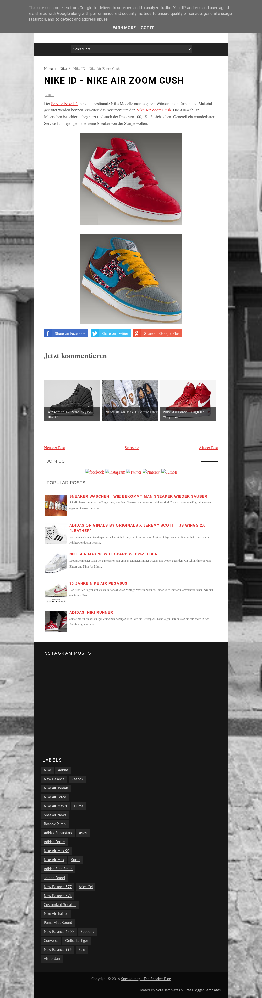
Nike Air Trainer (56, 914)
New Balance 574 (58, 896)
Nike (49, 95)
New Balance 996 (58, 950)
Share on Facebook (70, 333)
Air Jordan (52, 959)
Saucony (87, 932)
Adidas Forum (55, 842)
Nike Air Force (55, 797)
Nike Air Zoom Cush (153, 109)
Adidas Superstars (58, 833)
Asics (83, 833)
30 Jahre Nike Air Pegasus (98, 583)
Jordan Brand (54, 878)
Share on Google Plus (161, 333)
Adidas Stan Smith (58, 869)
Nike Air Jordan (56, 788)
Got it (147, 27)
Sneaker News (55, 815)
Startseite (132, 447)
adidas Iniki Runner (91, 612)
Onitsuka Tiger (76, 941)
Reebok (77, 779)
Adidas (63, 770)
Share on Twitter (115, 333)
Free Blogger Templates (202, 990)
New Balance (54, 779)
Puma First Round (58, 923)
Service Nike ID (64, 103)
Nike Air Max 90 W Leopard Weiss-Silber (113, 554)
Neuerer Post (54, 447)
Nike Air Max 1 (55, 806)
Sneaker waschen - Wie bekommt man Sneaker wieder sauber (138, 496)
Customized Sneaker (60, 905)
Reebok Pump (55, 824)
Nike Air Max (54, 860)
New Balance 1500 (59, 932)
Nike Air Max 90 (56, 851)
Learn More (123, 27)
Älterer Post (208, 447)
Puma (78, 806)
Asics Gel (86, 887)
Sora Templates (168, 990)
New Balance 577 (58, 887)
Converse (51, 941)
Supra (75, 860)
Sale (82, 950)
